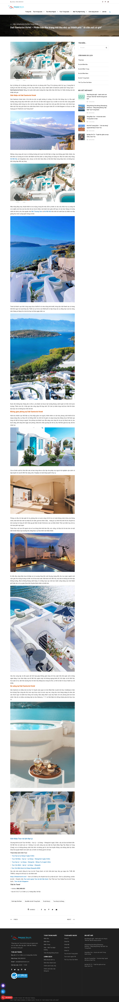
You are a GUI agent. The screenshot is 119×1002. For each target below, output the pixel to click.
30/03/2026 (91, 130)
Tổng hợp (81, 60)
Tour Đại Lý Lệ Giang (58, 901)
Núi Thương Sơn (36, 211)
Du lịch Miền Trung (83, 69)
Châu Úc (66, 950)
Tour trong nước (37, 11)
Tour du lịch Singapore (21, 881)
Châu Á (66, 938)
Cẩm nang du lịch (94, 11)
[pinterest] (105, 2)
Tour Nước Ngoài (51, 11)
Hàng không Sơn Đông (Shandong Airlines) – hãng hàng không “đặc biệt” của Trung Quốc (97, 107)
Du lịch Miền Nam (83, 73)
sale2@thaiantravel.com (22, 961)
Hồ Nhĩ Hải (13, 159)
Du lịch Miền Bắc (83, 64)
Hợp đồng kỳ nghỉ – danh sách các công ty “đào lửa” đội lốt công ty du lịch (97, 96)
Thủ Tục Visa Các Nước (85, 82)
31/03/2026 (91, 121)
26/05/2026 (91, 112)
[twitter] (108, 2)
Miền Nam (47, 941)
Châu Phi (66, 947)
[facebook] (102, 2)
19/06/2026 (91, 101)
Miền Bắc (46, 938)
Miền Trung (47, 944)
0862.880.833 (21, 958)
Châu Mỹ (66, 944)
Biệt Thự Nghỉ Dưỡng (79, 11)
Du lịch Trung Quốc (31, 24)
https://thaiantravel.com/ (18, 876)
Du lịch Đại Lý (46, 901)
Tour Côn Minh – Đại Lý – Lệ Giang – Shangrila (26, 865)
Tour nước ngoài (29, 879)
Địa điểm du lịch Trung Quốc (32, 901)
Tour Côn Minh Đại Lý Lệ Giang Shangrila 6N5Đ (25, 868)
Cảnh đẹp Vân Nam (16, 901)
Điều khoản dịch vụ (49, 959)
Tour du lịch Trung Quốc (71, 953)
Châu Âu (66, 941)
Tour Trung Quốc (64, 11)
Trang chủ (28, 11)
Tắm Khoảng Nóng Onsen (51, 953)
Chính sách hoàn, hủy (50, 966)
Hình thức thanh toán (50, 963)
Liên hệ (104, 11)
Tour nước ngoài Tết (70, 956)
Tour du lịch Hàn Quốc (41, 879)
